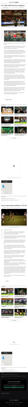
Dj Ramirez (4, 207)
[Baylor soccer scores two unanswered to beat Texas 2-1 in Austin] (20, 120)
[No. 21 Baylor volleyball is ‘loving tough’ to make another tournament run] (20, 130)
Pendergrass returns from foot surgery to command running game (7, 317)
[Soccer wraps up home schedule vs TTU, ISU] (14, 217)
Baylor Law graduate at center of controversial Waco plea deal (6, 125)
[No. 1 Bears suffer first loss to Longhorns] (14, 18)
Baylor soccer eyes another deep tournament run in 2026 (19, 317)
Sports (12, 207)
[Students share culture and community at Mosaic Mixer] (20, 110)
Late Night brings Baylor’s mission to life (7, 114)
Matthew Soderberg (5, 7)
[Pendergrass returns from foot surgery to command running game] (7, 312)
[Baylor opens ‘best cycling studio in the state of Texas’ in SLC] (7, 130)
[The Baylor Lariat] (14, 2)
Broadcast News (22, 7)
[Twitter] (2, 33)
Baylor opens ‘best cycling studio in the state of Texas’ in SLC (7, 135)
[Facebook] (2, 31)
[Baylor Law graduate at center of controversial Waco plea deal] (7, 120)
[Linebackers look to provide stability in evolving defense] (7, 301)
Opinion (16, 402)
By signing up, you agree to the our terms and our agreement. (14, 389)
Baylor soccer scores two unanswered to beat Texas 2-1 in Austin (20, 125)
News (10, 402)
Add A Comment (14, 320)
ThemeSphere (18, 404)
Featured (7, 402)
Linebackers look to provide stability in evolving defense (7, 306)
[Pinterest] (2, 36)
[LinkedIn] (2, 35)
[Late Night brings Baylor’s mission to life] (7, 110)
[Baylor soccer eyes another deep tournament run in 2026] (20, 312)
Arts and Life (20, 402)
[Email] (2, 38)
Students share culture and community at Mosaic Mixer (20, 115)
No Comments (3, 8)
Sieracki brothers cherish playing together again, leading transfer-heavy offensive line (20, 307)
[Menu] (2, 2)
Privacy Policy (18, 389)
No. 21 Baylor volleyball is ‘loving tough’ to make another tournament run (20, 135)
